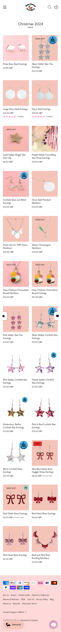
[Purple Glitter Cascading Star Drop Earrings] (45, 139)
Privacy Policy (42, 599)
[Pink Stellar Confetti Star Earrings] (16, 364)
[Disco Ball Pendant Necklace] (45, 184)
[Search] (49, 7)
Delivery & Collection (40, 595)
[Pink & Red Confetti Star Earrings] (45, 408)
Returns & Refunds (11, 599)
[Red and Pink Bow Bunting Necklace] (45, 539)
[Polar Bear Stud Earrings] (16, 48)
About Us (7, 603)
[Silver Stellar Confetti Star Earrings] (45, 319)
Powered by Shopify (29, 620)
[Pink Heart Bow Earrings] (16, 539)
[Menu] (4, 7)
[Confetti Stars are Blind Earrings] (16, 184)
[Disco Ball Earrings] (45, 93)
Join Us (6, 595)
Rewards (16, 603)
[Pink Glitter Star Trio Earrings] (16, 319)
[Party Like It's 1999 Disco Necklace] (16, 229)
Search (14, 595)
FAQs (23, 599)
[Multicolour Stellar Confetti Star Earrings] (16, 408)
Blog (52, 599)
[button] (53, 624)
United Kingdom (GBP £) (13, 612)
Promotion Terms (29, 603)
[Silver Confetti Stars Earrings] (16, 453)
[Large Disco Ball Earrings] (16, 93)
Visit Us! (30, 599)
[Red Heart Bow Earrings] (45, 497)
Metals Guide (24, 595)
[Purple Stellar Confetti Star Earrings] (45, 364)
